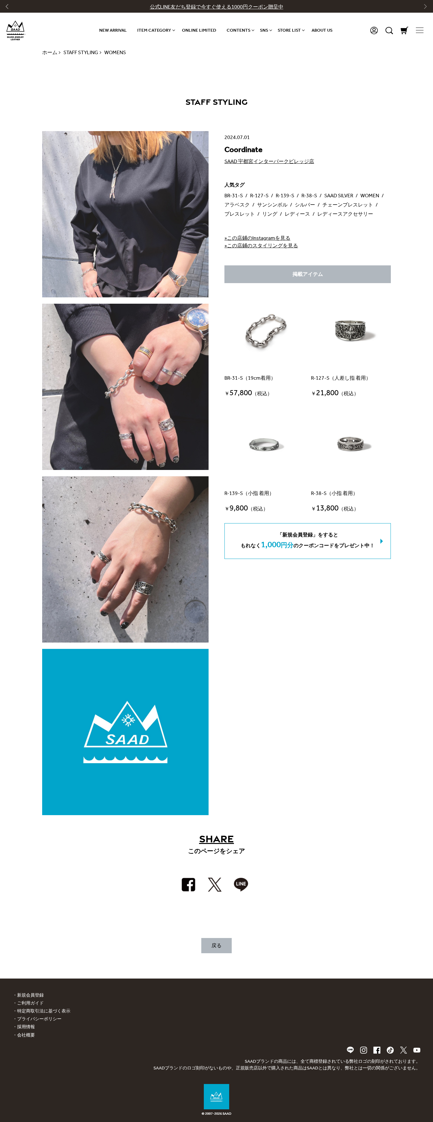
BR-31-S (233, 196)
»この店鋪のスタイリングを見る (261, 246)
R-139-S (285, 196)
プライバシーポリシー (39, 1019)
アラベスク (237, 205)
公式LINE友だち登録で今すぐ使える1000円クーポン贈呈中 (216, 7)
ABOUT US (322, 30)
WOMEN (369, 196)
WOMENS (115, 52)
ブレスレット (239, 214)
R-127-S (259, 196)
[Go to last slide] (10, 8)
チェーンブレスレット (347, 205)
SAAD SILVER (338, 196)
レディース (297, 214)
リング (269, 214)
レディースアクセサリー (345, 214)
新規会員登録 (30, 995)
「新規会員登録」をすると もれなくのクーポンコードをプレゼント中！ (308, 540)
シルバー (305, 205)
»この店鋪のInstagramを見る (257, 238)
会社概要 (26, 1035)
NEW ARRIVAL (113, 30)
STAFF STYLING (80, 52)
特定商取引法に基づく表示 (43, 1011)
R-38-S (309, 196)
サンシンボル (272, 205)
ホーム (49, 52)
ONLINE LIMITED (199, 30)
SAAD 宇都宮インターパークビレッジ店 (269, 161)
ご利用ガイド (30, 1003)
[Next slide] (423, 8)
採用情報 (26, 1027)
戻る (216, 945)
